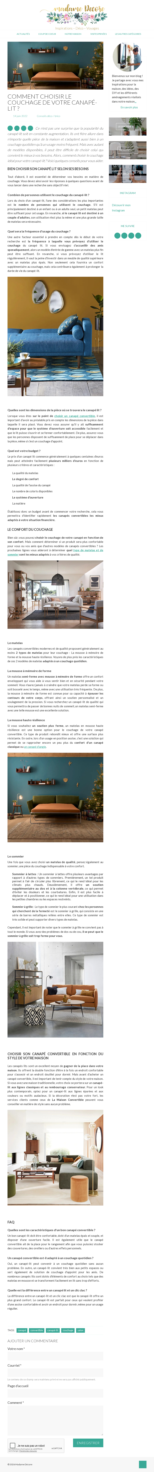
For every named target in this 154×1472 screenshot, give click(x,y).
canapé (22, 1330)
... (135, 101)
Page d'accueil (18, 1386)
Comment (16, 1403)
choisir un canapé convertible (74, 416)
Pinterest (131, 236)
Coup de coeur (47, 33)
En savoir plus (129, 107)
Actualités (23, 33)
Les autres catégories (128, 33)
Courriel (14, 1365)
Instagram (124, 236)
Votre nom (16, 1349)
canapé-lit (52, 1330)
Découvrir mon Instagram (121, 207)
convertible (36, 1330)
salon (80, 1330)
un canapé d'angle (35, 746)
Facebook (117, 236)
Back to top (142, 1464)
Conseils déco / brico (48, 116)
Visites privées (98, 33)
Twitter (138, 236)
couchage (68, 1330)
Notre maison (73, 33)
